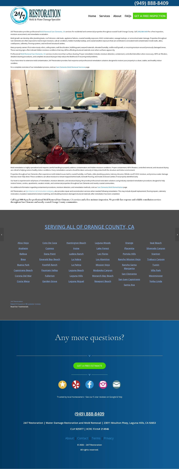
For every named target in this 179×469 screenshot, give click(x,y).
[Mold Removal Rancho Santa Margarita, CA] (2, 234)
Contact (82, 438)
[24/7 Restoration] (36, 16)
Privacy (109, 438)
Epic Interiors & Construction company (40, 191)
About (69, 438)
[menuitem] (92, 16)
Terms (96, 438)
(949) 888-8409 (21, 199)
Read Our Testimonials (19, 307)
